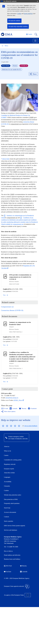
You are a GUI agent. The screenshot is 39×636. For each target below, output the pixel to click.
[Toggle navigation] (35, 40)
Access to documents (10, 512)
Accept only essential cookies (18, 26)
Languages (7, 477)
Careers (6, 455)
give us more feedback (30, 426)
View (4, 295)
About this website (9, 472)
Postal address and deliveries (12, 555)
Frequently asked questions (12, 503)
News (6, 45)
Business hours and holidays (12, 559)
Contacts (6, 516)
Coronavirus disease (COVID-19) (12, 310)
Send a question (8, 521)
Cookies (19, 13)
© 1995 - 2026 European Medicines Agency (16, 578)
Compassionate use (7, 307)
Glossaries (7, 486)
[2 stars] (5, 426)
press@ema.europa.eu (12, 397)
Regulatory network (9, 464)
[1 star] (3, 426)
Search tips (7, 508)
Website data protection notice (12, 495)
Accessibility (7, 481)
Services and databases (10, 530)
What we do (7, 451)
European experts (9, 468)
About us (6, 446)
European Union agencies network (14, 586)
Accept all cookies (14, 20)
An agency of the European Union (14, 595)
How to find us (8, 551)
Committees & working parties (12, 460)
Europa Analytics (28, 13)
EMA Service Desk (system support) (14, 525)
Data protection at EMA (11, 499)
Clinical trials (5, 159)
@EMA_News (17, 400)
